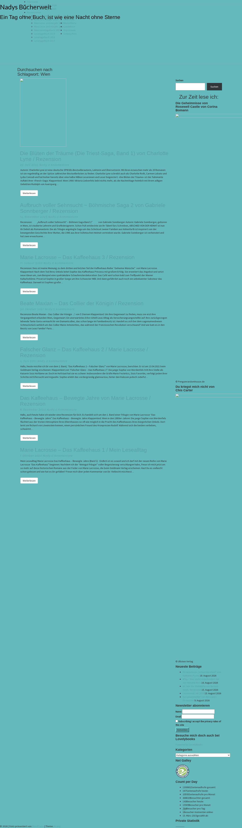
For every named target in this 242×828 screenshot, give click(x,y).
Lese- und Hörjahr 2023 (46, 19)
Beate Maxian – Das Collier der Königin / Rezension (81, 303)
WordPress (38, 826)
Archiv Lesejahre (72, 16)
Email (178, 716)
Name (179, 711)
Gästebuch (69, 26)
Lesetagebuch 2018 (44, 37)
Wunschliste (70, 23)
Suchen (179, 80)
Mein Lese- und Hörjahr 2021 (49, 26)
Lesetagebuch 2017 (44, 40)
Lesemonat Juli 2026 (193, 693)
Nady (43, 165)
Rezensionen (34, 12)
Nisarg (57, 826)
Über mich (69, 19)
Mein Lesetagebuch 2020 (47, 30)
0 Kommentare (58, 165)
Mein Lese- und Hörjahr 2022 (49, 23)
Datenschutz (70, 33)
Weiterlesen (30, 193)
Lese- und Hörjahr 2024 (46, 16)
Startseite (32, 1)
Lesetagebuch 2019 (44, 33)
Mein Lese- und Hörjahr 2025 (42, 8)
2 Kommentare (63, 309)
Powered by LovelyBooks (189, 744)
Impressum (69, 30)
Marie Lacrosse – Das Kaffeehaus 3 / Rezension (77, 257)
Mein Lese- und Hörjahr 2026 (42, 5)
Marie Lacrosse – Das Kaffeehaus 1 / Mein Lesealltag (83, 450)
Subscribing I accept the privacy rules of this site (198, 723)
